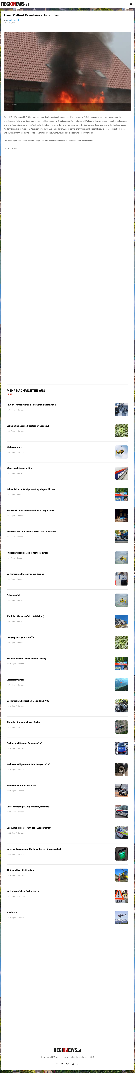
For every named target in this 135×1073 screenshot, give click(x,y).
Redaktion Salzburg (14, 20)
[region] (67, 207)
